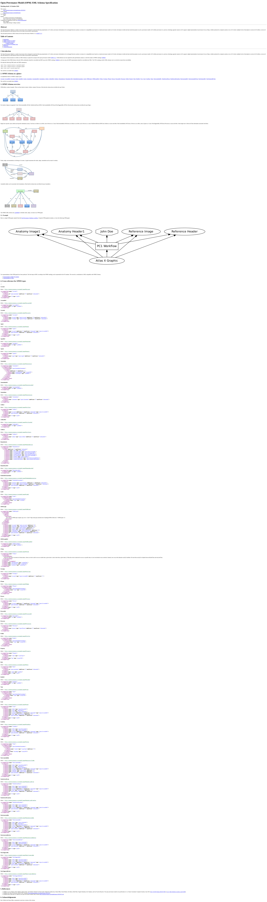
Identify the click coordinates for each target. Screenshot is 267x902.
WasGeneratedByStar (193, 78)
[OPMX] (16, 70)
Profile (127, 78)
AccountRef (7, 78)
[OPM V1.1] (39, 33)
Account (2, 78)
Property (131, 78)
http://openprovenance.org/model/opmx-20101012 (14, 10)
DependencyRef (69, 78)
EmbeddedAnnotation (78, 78)
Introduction (6, 39)
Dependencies (62, 78)
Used (144, 78)
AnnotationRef (35, 78)
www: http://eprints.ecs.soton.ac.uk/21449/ (176, 891)
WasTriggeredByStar (211, 78)
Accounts (13, 78)
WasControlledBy (157, 78)
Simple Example (9, 43)
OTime (101, 78)
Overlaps (105, 78)
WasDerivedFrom (166, 78)
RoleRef (138, 78)
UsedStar (148, 78)
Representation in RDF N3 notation (11, 276)
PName (109, 78)
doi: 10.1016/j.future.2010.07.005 (158, 891)
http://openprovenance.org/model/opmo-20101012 (39, 893)
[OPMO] (104, 57)
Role (135, 78)
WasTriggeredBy (202, 78)
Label (84, 78)
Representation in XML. (8, 278)
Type (141, 78)
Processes (123, 78)
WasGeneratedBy (184, 78)
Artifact (47, 78)
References (5, 45)
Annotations (42, 78)
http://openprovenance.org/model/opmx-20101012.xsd (52, 894)
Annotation (29, 78)
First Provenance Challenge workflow (29, 218)
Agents (24, 78)
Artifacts (56, 78)
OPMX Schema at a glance (9, 40)
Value (152, 78)
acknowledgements (22, 20)
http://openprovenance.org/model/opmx (12, 12)
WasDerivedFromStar (175, 78)
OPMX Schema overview (9, 41)
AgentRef (20, 78)
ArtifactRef (51, 78)
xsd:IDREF (17, 212)
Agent (16, 78)
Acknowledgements (7, 47)
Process (113, 78)
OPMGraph (89, 78)
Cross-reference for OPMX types (10, 44)
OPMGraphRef (95, 78)
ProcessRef (117, 78)
